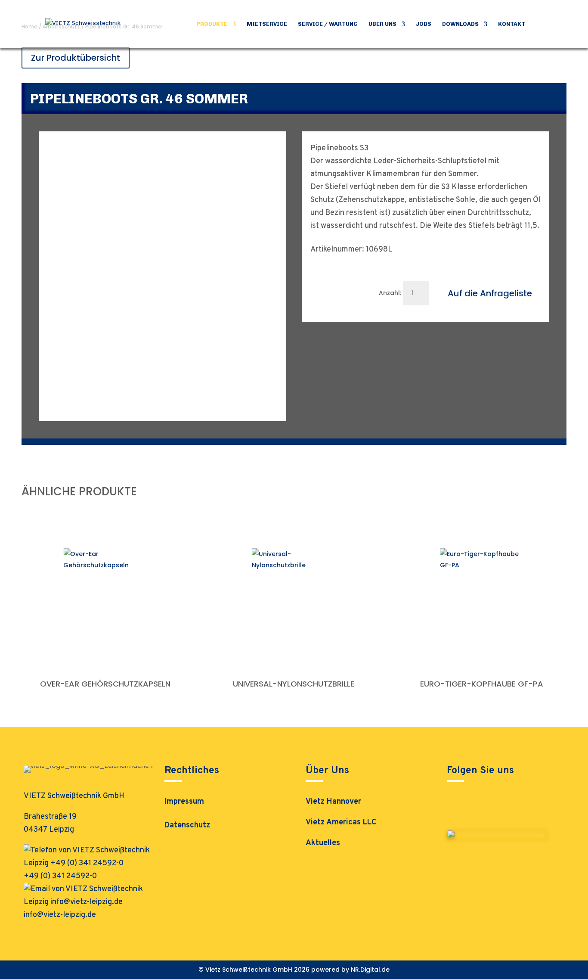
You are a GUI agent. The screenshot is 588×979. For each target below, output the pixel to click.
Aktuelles (323, 843)
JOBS (423, 24)
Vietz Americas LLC (341, 822)
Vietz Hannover (333, 802)
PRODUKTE (211, 24)
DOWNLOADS (460, 24)
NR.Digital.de (370, 969)
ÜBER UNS (382, 24)
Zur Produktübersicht (75, 58)
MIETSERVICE (267, 24)
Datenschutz (187, 826)
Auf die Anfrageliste (490, 293)
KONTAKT (511, 24)
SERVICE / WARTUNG (328, 24)
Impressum (184, 803)
